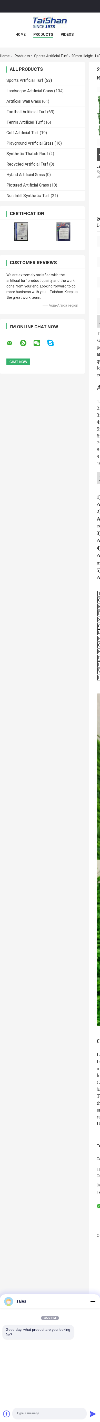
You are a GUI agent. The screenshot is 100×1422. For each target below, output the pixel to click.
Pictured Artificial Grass (27, 185)
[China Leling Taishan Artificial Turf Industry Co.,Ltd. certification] (21, 231)
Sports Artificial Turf (51, 56)
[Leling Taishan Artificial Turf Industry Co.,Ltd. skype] (53, 343)
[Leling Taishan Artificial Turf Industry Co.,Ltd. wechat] (40, 343)
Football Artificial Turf (26, 111)
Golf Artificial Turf (22, 132)
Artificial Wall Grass (23, 101)
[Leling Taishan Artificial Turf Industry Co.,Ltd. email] (12, 343)
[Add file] (6, 1413)
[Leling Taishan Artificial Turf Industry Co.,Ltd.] (50, 22)
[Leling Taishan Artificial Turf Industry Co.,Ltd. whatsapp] (26, 343)
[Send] (93, 1413)
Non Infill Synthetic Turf (28, 195)
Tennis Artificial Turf (24, 122)
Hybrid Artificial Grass (25, 174)
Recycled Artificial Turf (27, 164)
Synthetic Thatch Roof (27, 153)
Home (20, 34)
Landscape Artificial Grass (29, 90)
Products (43, 34)
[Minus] (93, 1301)
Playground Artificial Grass (30, 143)
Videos (67, 34)
